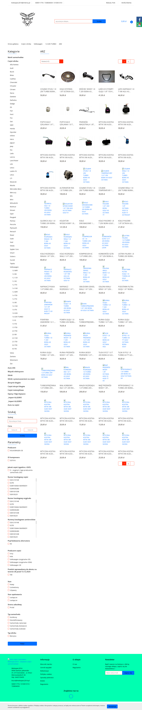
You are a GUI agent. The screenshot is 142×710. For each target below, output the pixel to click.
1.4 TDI (15, 295)
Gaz (11, 121)
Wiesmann (14, 360)
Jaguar (12, 143)
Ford (12, 114)
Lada (12, 153)
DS (11, 107)
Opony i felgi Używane (17, 394)
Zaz (11, 363)
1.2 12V (15, 278)
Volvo (12, 353)
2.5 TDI (15, 342)
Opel (12, 214)
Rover (12, 235)
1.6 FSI (14, 310)
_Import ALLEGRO (15, 397)
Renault (13, 231)
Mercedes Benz (16, 189)
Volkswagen (14, 267)
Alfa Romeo (14, 65)
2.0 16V (15, 338)
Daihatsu (13, 100)
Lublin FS (13, 171)
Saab (12, 239)
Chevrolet (14, 82)
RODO (42, 681)
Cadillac (13, 79)
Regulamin (44, 684)
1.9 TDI (15, 327)
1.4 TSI (15, 299)
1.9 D (14, 320)
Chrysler (13, 86)
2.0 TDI (15, 331)
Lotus (12, 175)
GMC (12, 125)
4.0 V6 (14, 349)
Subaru (13, 256)
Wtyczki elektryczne (16, 371)
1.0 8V (14, 274)
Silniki (10, 375)
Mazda (12, 185)
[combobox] (51, 61)
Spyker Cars (14, 249)
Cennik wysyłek (45, 667)
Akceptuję (112, 706)
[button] (44, 660)
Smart (12, 253)
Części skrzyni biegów (16, 386)
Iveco (12, 139)
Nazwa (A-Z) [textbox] (45, 61)
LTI (11, 178)
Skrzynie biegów (14, 382)
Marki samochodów (16, 57)
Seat (12, 242)
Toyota (12, 263)
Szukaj (22, 436)
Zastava (13, 356)
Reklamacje (44, 671)
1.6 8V (14, 302)
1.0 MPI (15, 270)
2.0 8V (14, 334)
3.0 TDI (15, 345)
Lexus (12, 168)
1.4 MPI (15, 292)
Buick (12, 72)
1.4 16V (15, 288)
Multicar (13, 207)
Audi (12, 68)
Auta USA (12, 368)
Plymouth (13, 228)
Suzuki (12, 260)
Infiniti (12, 136)
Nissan (13, 210)
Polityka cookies (46, 674)
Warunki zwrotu (46, 664)
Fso (11, 118)
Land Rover (14, 160)
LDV (11, 164)
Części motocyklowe (16, 390)
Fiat (11, 111)
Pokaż (22, 644)
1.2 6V (14, 281)
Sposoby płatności (47, 677)
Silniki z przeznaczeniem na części (21, 379)
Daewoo (13, 97)
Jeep (12, 146)
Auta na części (13, 405)
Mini (12, 199)
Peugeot (13, 217)
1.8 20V (15, 313)
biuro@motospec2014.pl (21, 680)
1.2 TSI (15, 285)
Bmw (12, 75)
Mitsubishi (14, 203)
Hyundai (13, 132)
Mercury (13, 192)
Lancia (12, 157)
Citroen (13, 89)
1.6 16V (15, 306)
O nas (75, 664)
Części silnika (13, 61)
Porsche (13, 224)
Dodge (12, 104)
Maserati (13, 182)
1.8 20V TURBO (18, 317)
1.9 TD (14, 324)
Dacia (12, 93)
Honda (12, 128)
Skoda (12, 246)
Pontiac (12, 221)
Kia (11, 150)
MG (11, 196)
